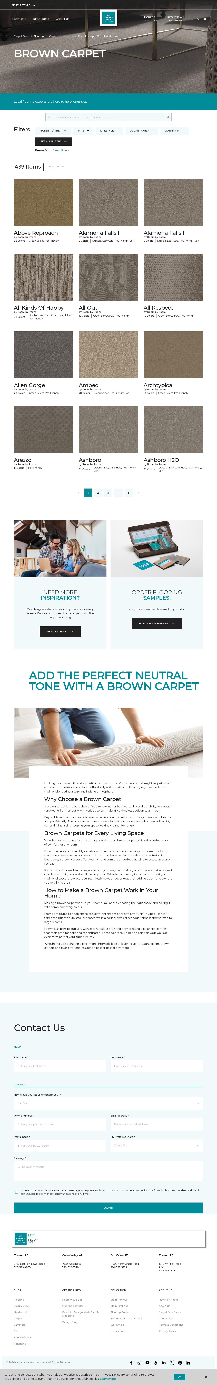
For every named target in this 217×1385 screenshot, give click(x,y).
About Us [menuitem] (164, 1306)
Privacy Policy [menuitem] (167, 1331)
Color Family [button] (139, 130)
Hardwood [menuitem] (20, 1312)
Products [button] (19, 19)
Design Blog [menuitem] (69, 1322)
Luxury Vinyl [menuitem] (21, 1306)
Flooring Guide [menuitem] (120, 1312)
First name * (21, 1057)
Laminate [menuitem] (19, 1324)
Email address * (120, 1115)
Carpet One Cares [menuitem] (170, 1312)
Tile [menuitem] (16, 1331)
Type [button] (80, 130)
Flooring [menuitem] (19, 1299)
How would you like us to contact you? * (37, 1095)
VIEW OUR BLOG (56, 631)
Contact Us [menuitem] (165, 1318)
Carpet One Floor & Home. (31, 1362)
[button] (192, 19)
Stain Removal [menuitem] (119, 1299)
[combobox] (105, 117)
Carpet (53, 36)
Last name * (118, 1057)
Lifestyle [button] (107, 130)
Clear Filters (61, 150)
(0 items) (205, 19)
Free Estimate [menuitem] (22, 1337)
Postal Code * (22, 1137)
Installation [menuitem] (117, 1331)
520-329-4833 (22, 1267)
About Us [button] (62, 19)
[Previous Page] (78, 493)
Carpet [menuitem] (18, 1318)
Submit (108, 1207)
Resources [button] (41, 19)
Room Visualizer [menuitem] (72, 1299)
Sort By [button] (54, 166)
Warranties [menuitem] (117, 1324)
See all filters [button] (51, 141)
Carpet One (21, 36)
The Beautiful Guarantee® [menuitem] (127, 1318)
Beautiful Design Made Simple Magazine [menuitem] (80, 1314)
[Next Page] (138, 493)
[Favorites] (198, 19)
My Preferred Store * (123, 1137)
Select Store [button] (21, 5)
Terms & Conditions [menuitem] (171, 1324)
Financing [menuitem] (20, 1343)
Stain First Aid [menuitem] (119, 1306)
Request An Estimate (175, 19)
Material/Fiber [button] (51, 130)
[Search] (168, 117)
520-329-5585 (119, 1267)
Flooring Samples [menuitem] (73, 1306)
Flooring (39, 36)
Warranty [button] (172, 130)
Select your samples (153, 623)
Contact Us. (80, 101)
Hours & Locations (149, 19)
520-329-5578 (70, 1267)
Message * (20, 1158)
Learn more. (108, 1378)
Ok (179, 1376)
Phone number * (24, 1115)
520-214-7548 (167, 1270)
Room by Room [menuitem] (168, 1299)
